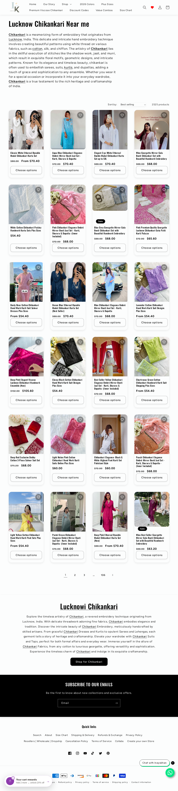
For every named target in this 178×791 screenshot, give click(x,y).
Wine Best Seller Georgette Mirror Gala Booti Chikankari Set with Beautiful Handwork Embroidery (150, 539)
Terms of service (101, 782)
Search (37, 735)
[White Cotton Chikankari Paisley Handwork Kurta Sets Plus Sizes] (26, 204)
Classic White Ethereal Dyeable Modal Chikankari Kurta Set (25, 154)
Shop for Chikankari (89, 661)
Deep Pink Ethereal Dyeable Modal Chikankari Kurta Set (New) (107, 537)
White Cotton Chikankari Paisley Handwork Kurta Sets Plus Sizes (25, 229)
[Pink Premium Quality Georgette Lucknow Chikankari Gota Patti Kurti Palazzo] (151, 204)
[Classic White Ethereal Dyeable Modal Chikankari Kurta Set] (26, 129)
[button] (67, 4)
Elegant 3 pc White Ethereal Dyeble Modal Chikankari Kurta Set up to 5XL (109, 155)
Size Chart (62, 735)
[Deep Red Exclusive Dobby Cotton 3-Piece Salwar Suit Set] (26, 434)
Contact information (141, 782)
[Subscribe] (116, 703)
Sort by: (112, 104)
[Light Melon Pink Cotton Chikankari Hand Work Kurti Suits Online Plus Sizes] (68, 434)
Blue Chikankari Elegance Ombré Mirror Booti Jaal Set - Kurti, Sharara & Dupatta (110, 308)
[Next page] (112, 575)
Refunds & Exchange (110, 735)
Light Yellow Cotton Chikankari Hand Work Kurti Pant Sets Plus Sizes (25, 537)
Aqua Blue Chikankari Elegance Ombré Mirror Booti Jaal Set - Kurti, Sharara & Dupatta (67, 155)
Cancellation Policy (77, 741)
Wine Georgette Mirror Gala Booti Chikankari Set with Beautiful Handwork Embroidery (151, 155)
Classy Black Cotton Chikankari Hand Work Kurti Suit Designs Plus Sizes (67, 382)
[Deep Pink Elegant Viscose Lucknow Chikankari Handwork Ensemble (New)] (26, 356)
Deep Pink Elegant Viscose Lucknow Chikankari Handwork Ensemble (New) (25, 382)
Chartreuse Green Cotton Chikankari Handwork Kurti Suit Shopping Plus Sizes (151, 382)
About (48, 735)
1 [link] (65, 575)
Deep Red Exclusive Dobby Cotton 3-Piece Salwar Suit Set (25, 459)
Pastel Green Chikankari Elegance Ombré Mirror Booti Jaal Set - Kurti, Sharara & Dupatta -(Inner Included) (66, 539)
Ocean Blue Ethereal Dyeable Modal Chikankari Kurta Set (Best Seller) (66, 308)
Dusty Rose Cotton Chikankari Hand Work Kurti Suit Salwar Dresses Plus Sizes (24, 308)
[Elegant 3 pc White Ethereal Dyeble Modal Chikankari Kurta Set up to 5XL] (109, 129)
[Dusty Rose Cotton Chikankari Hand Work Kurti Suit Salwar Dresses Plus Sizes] (26, 282)
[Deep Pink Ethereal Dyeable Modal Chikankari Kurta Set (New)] (109, 511)
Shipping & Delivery (82, 735)
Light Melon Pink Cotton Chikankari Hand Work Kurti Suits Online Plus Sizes (65, 460)
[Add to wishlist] (38, 115)
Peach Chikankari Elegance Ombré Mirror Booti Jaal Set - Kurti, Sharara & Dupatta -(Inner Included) (150, 462)
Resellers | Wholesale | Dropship (43, 741)
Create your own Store (140, 741)
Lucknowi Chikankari (89, 606)
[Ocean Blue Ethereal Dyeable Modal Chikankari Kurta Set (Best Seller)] (68, 282)
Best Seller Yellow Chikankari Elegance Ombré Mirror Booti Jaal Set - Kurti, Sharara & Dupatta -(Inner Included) (108, 384)
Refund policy (65, 782)
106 (103, 575)
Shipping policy (120, 782)
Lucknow (15, 39)
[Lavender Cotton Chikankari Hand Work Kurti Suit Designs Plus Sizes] (151, 282)
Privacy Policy (134, 735)
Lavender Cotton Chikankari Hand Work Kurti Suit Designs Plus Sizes (150, 308)
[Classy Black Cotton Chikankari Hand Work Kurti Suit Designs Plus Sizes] (68, 356)
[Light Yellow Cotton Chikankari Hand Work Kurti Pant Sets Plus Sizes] (26, 511)
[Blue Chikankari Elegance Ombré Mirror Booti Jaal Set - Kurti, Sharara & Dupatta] (109, 282)
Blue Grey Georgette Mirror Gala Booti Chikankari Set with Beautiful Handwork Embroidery (110, 230)
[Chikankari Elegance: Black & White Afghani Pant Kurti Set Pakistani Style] (109, 434)
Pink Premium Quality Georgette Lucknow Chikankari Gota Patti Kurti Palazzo (151, 230)
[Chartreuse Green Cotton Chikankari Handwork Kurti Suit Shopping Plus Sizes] (151, 356)
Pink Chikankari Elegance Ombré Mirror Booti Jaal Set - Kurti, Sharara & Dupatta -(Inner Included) (68, 232)
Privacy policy (82, 782)
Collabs (119, 741)
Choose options (26, 170)
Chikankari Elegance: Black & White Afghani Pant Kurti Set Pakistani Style (108, 460)
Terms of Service (102, 741)
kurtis (68, 67)
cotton (37, 49)
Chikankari (17, 35)
